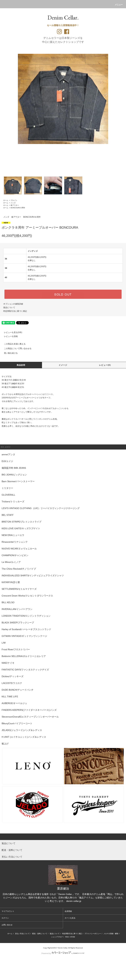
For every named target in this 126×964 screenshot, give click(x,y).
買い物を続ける (11, 353)
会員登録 (68, 911)
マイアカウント (8, 911)
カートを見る (70, 918)
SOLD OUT (63, 294)
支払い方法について (22, 933)
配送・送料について (39, 933)
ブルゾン (14, 200)
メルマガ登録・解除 (111, 933)
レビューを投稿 (11, 336)
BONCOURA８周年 (18, 208)
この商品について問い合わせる (18, 348)
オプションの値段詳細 (13, 304)
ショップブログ (57, 937)
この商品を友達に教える (15, 344)
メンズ (13, 203)
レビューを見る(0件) (13, 332)
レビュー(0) (105, 365)
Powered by (46, 953)
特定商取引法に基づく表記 (15, 311)
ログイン (5, 918)
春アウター (15, 205)
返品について (9, 307)
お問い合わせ (7, 925)
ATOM (72, 937)
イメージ (63, 365)
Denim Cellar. (63, 17)
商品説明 (21, 365)
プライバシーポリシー (92, 933)
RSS (67, 937)
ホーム (5, 200)
